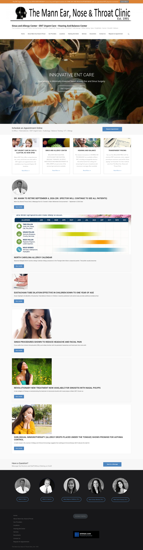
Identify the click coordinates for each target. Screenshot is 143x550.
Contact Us (16, 538)
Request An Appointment (21, 542)
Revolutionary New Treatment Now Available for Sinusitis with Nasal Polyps (57, 388)
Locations (16, 525)
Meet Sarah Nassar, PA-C (120, 499)
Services (15, 532)
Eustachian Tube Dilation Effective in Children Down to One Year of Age (54, 292)
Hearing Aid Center (19, 529)
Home (15, 515)
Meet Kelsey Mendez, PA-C (96, 499)
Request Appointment (112, 129)
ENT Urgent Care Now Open (71, 88)
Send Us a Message (112, 464)
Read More (25, 170)
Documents (17, 535)
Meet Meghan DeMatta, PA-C (71, 499)
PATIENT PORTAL (80, 516)
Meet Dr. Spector (47, 499)
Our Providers (17, 522)
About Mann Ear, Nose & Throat (23, 519)
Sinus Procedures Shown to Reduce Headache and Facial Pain (48, 342)
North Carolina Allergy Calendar (33, 257)
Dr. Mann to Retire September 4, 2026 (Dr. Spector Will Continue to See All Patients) (60, 198)
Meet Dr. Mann (23, 499)
